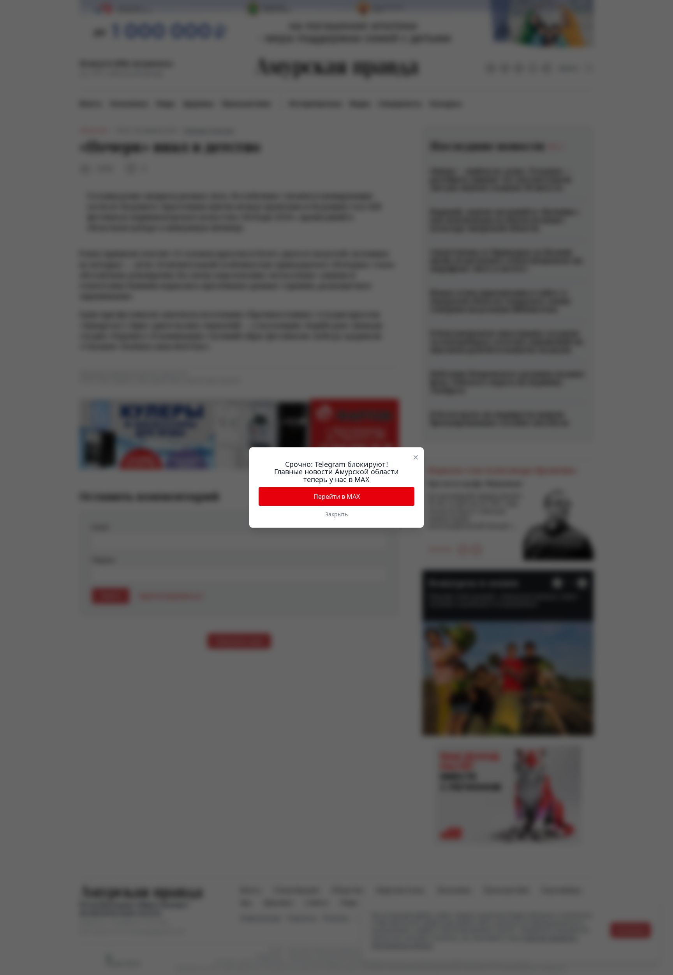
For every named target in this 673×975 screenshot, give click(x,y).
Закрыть (336, 514)
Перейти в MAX (337, 496)
